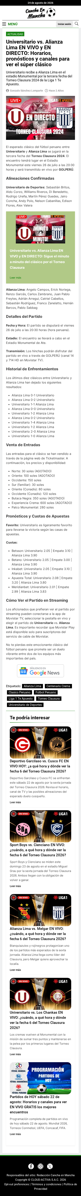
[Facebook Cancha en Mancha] (31, 1166)
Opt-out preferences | (17, 1184)
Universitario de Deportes (25, 705)
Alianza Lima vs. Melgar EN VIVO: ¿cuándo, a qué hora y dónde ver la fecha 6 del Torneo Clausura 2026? (38, 933)
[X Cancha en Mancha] (50, 1166)
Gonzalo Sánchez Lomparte (26, 90)
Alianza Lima (32, 686)
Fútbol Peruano (46, 692)
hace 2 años (56, 90)
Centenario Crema (58, 686)
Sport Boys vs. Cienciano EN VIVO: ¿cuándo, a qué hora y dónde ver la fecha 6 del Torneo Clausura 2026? (38, 850)
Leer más (15, 277)
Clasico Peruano (19, 692)
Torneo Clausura (49, 698)
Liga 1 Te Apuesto (21, 698)
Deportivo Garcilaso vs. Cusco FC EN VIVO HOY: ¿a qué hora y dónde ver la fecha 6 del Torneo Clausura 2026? (40, 766)
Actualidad (15, 34)
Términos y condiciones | (47, 1184)
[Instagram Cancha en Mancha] (40, 1166)
